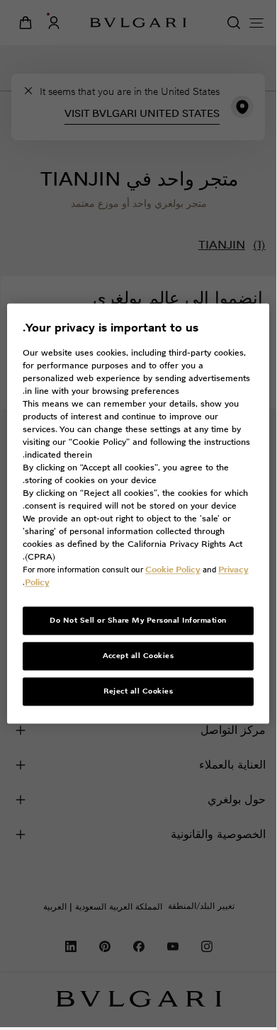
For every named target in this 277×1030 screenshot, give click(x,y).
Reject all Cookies (138, 691)
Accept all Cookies (138, 656)
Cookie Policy (172, 570)
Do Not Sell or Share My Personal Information (138, 621)
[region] (138, 513)
